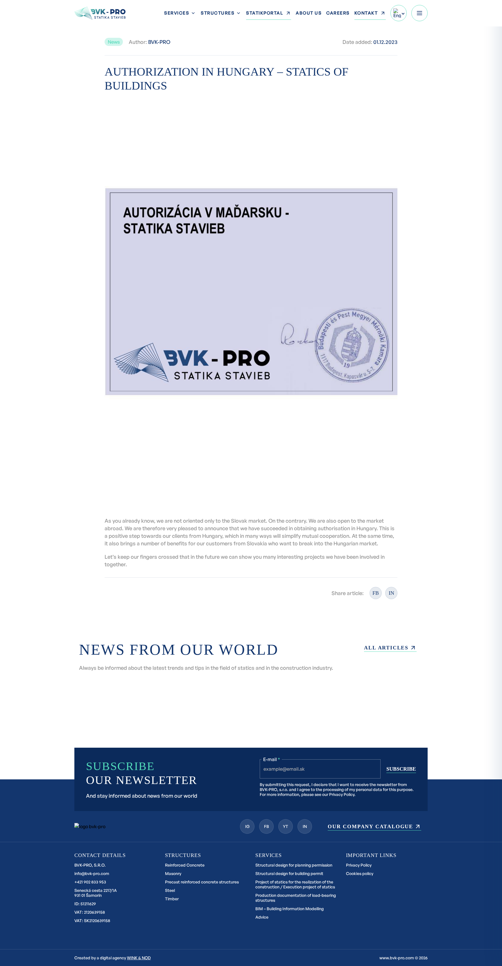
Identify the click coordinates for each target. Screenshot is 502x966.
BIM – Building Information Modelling (289, 908)
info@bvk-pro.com (91, 873)
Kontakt (366, 13)
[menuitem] (398, 13)
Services (176, 13)
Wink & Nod (139, 957)
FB (375, 593)
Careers (338, 13)
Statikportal (264, 13)
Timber (172, 898)
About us (309, 13)
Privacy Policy (359, 865)
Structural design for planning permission (293, 865)
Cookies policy (359, 873)
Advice (261, 917)
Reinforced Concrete (185, 865)
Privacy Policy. (342, 794)
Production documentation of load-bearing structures (295, 898)
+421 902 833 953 (90, 881)
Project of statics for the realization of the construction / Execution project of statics (295, 884)
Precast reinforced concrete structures (202, 881)
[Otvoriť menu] (419, 13)
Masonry (173, 873)
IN (391, 593)
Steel (170, 890)
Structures (217, 13)
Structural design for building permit (289, 873)
